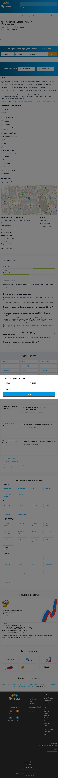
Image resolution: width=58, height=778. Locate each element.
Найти (29, 394)
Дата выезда (33, 382)
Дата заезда (7, 382)
